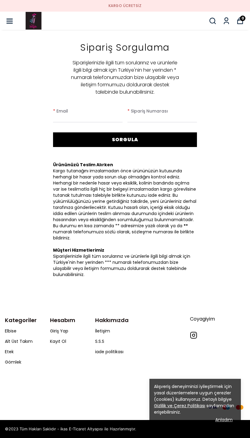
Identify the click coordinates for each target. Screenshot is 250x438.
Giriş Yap (59, 331)
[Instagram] (193, 335)
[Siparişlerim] (226, 21)
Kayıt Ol (58, 341)
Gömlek (13, 362)
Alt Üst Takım (19, 341)
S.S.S (99, 341)
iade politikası (109, 352)
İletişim (102, 331)
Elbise (10, 331)
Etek (9, 352)
